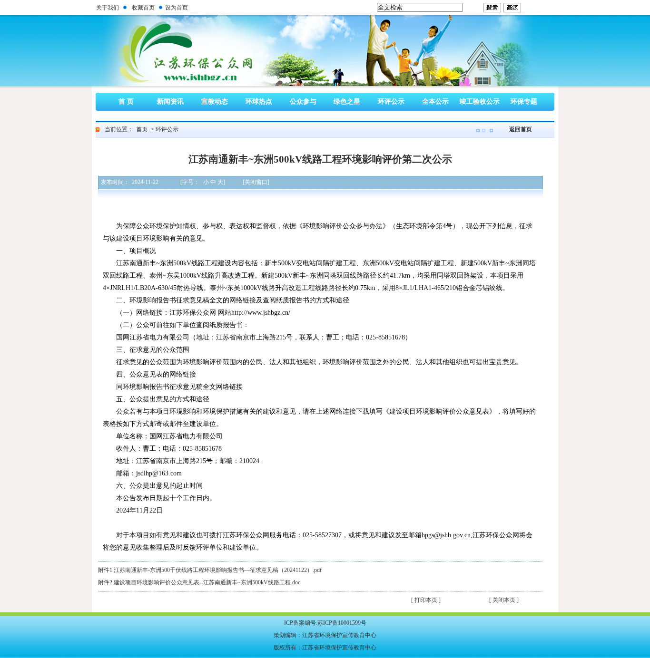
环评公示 (391, 101)
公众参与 (303, 101)
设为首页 (176, 7)
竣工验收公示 (480, 101)
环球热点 (259, 101)
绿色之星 (347, 101)
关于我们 (107, 7)
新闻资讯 (170, 101)
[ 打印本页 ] (426, 600)
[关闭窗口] (256, 182)
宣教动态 (214, 101)
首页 (142, 129)
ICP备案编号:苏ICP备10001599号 (325, 622)
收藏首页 (143, 7)
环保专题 (524, 101)
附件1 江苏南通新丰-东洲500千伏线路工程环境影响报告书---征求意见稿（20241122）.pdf (210, 570)
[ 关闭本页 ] (504, 600)
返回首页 (520, 129)
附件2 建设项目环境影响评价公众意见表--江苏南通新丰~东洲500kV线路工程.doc (199, 582)
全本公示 (435, 101)
